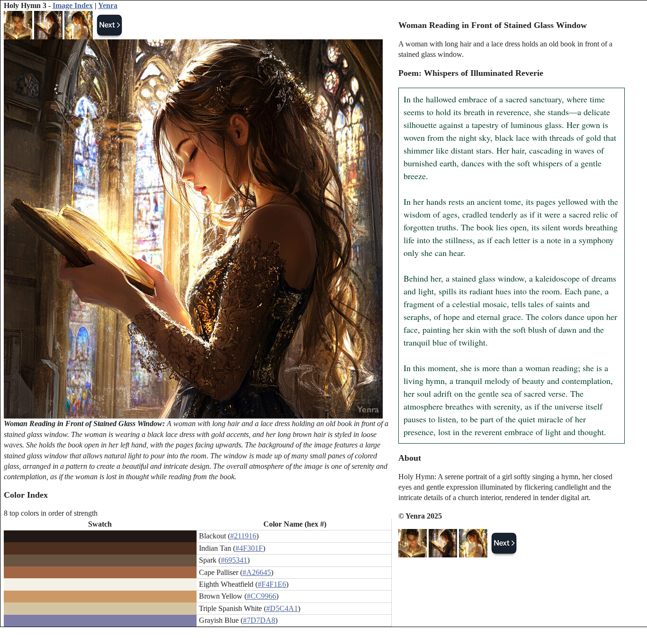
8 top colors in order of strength (51, 513)
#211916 (243, 536)
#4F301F (249, 548)
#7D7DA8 (259, 620)
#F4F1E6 (272, 584)
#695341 (234, 560)
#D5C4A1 (282, 608)
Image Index (73, 5)
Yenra (107, 5)
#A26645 (257, 572)
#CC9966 (261, 596)
